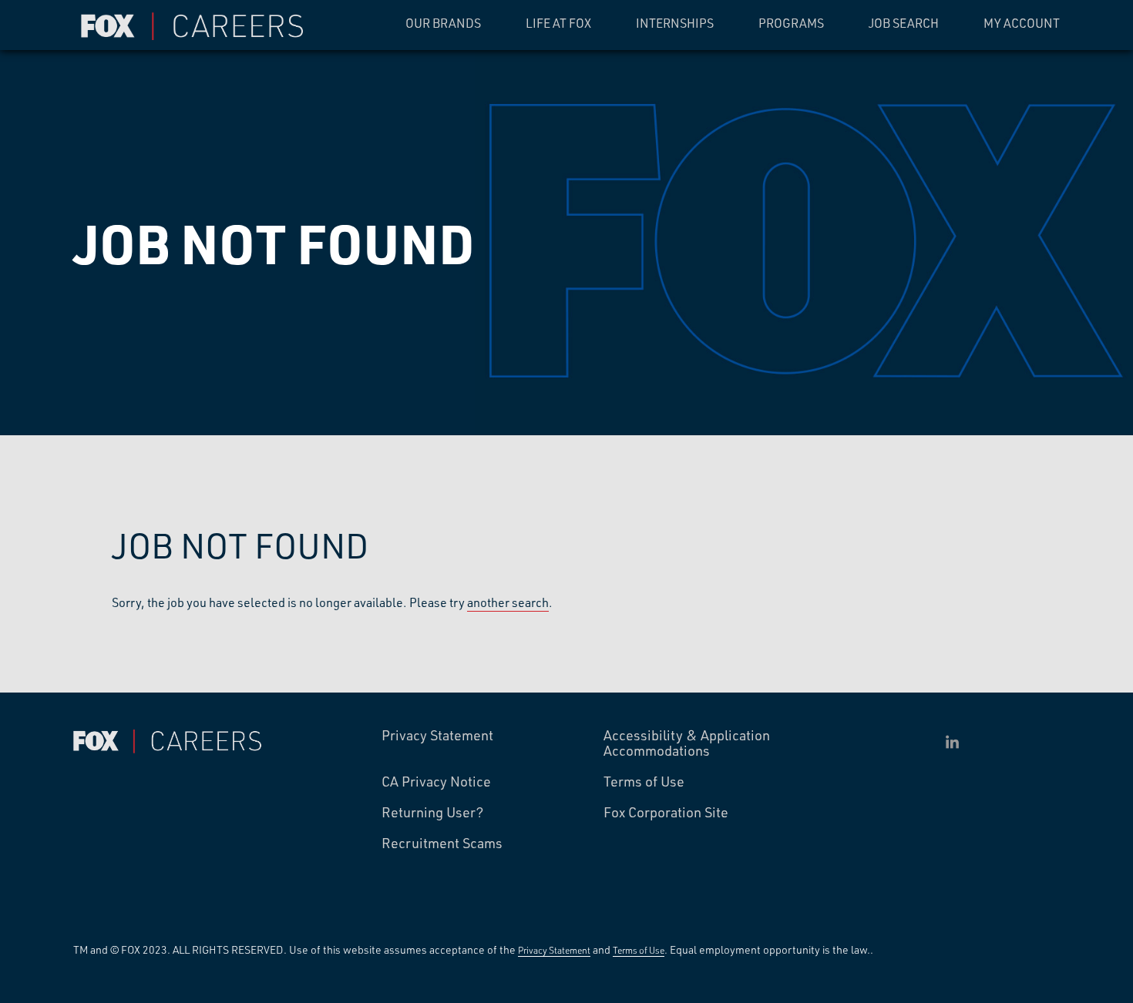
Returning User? (433, 812)
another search (508, 602)
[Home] (196, 26)
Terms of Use (643, 781)
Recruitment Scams (442, 843)
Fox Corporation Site (665, 812)
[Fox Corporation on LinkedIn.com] (952, 742)
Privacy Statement (437, 735)
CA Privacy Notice (436, 781)
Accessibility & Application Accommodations (686, 743)
